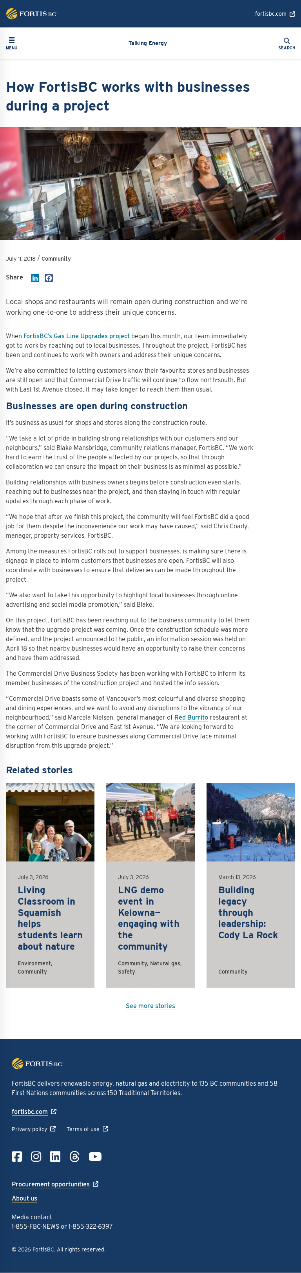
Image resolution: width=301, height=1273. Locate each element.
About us (24, 1198)
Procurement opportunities (51, 1184)
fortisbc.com (270, 14)
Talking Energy (148, 43)
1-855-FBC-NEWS (35, 1226)
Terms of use (83, 1129)
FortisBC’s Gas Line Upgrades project (77, 336)
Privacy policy (29, 1129)
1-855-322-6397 (91, 1226)
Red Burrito (191, 717)
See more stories (150, 1006)
